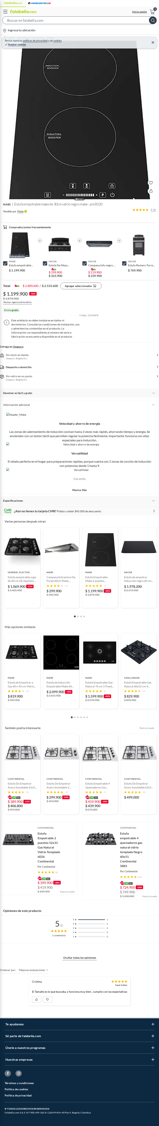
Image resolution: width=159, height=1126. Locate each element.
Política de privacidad (18, 1095)
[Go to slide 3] (81, 616)
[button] (79, 21)
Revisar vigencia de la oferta (17, 302)
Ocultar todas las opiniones (79, 957)
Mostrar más (79, 490)
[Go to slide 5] (84, 717)
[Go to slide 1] (75, 616)
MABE (7, 204)
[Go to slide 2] (78, 616)
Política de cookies (16, 1089)
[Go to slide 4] (84, 616)
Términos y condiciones (19, 1083)
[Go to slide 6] (87, 717)
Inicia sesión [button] (139, 11)
